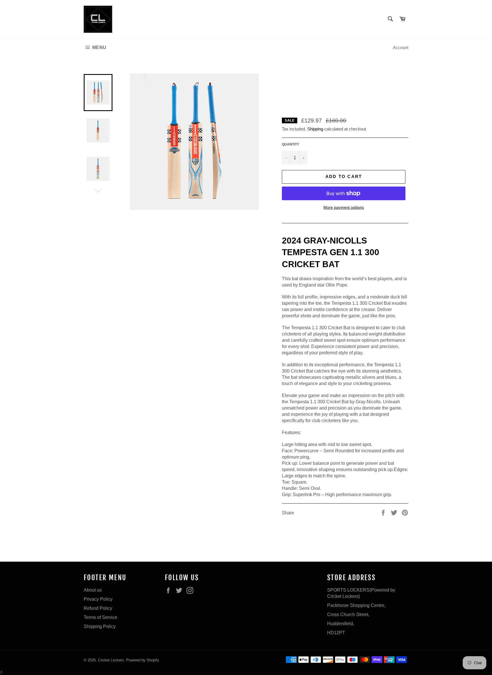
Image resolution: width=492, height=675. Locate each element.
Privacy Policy (98, 599)
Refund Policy (98, 608)
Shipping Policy (100, 626)
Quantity (290, 144)
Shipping (315, 128)
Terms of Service (100, 617)
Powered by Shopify (142, 660)
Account (400, 47)
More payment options (343, 207)
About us (93, 589)
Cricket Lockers (111, 660)
